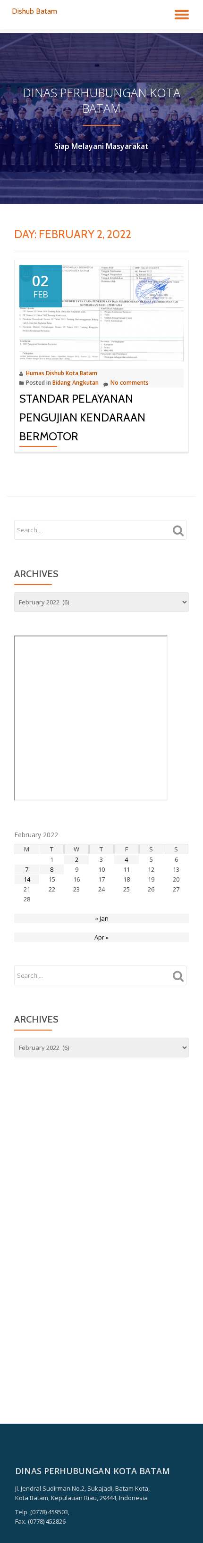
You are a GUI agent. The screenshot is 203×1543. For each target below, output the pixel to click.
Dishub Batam (34, 11)
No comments (129, 383)
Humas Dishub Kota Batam (61, 373)
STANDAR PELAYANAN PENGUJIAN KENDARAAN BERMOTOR (82, 417)
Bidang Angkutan (75, 383)
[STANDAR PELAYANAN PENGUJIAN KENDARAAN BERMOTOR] (101, 312)
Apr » (101, 937)
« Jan (102, 918)
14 (27, 879)
